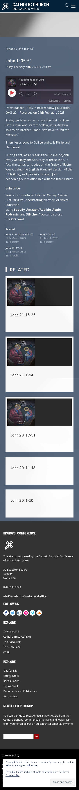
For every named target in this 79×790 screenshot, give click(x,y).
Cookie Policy (12, 775)
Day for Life (10, 670)
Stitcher (32, 214)
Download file (15, 108)
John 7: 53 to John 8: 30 (19, 234)
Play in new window (40, 108)
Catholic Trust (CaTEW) (17, 636)
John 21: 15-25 (23, 315)
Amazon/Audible (38, 210)
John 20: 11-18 (23, 467)
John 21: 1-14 (22, 375)
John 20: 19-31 (23, 435)
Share (67, 101)
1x (28, 94)
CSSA (6, 652)
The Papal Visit (12, 642)
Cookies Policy (10, 755)
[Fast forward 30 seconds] (35, 94)
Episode (10, 49)
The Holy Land (12, 647)
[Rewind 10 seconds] (21, 94)
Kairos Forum (11, 681)
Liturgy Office (11, 675)
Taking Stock (11, 686)
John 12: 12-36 (14, 248)
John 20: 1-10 (22, 500)
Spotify (19, 210)
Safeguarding (11, 631)
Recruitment (10, 696)
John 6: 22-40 (47, 234)
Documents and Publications (20, 691)
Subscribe (54, 101)
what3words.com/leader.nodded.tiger (25, 596)
